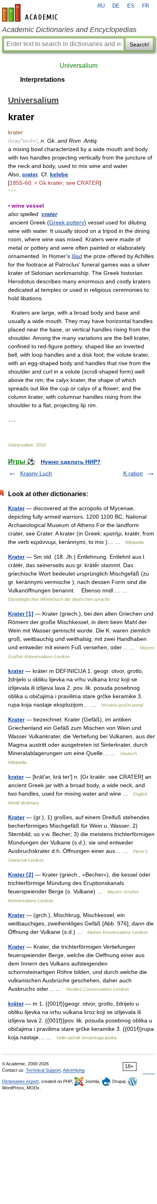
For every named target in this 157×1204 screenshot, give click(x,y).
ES (130, 6)
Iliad (77, 256)
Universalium (78, 65)
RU (101, 6)
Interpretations (42, 79)
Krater (16, 508)
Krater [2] (20, 874)
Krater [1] (20, 613)
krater (16, 671)
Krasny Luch (36, 473)
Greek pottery (66, 222)
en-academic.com (31, 13)
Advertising (74, 1070)
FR (145, 6)
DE (116, 6)
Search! (139, 44)
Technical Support (43, 1070)
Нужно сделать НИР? (71, 462)
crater (30, 174)
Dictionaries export (20, 1081)
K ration (133, 473)
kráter (16, 1003)
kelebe (59, 174)
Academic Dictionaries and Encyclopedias (69, 30)
